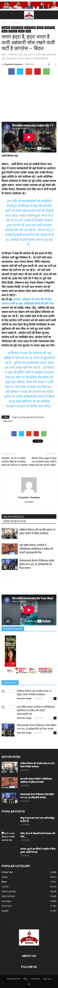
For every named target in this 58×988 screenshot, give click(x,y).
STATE (21, 31)
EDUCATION (30, 27)
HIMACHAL (49, 27)
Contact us (35, 978)
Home (4, 22)
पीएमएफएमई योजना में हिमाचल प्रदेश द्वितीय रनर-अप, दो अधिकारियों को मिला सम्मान (36, 564)
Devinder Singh (24, 698)
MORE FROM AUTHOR (15, 521)
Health (40, 27)
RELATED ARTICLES (14, 516)
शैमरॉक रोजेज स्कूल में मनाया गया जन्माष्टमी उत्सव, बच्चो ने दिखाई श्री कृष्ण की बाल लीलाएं (42, 462)
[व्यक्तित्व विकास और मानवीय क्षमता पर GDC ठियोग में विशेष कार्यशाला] (10, 533)
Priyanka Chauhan (13, 64)
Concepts (6, 27)
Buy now (47, 978)
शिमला (28, 31)
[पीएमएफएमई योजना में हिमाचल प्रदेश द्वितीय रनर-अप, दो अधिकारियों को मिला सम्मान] (10, 564)
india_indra (8, 421)
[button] (53, 14)
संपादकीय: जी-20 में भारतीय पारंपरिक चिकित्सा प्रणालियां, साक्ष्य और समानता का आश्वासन (15, 462)
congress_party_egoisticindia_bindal (27, 417)
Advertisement (13, 978)
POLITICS (12, 31)
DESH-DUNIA (17, 27)
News (5, 31)
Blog (25, 978)
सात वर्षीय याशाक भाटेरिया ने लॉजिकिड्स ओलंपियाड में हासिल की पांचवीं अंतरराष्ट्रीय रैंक (36, 549)
